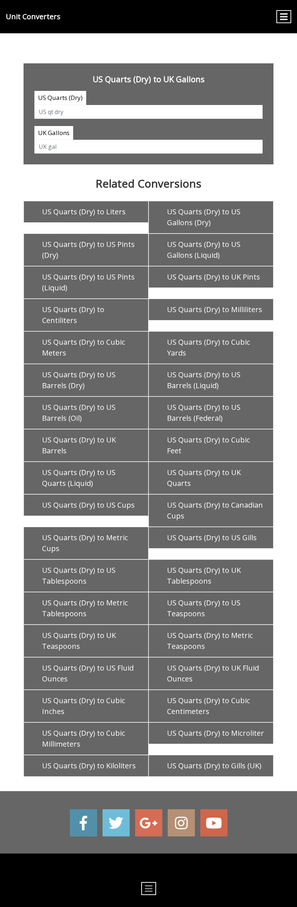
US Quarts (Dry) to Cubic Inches (83, 706)
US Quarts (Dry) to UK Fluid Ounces (213, 673)
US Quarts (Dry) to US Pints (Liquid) (88, 282)
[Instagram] (181, 822)
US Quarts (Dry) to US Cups (88, 505)
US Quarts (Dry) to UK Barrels (79, 445)
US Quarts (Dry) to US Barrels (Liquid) (203, 380)
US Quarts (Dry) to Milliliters (214, 309)
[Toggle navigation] (283, 16)
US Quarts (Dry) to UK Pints (213, 277)
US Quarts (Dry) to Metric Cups (85, 543)
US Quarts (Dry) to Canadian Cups (215, 510)
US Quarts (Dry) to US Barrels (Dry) (79, 380)
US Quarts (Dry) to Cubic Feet (208, 445)
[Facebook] (83, 822)
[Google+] (148, 822)
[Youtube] (213, 822)
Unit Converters (33, 16)
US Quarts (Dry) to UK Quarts (204, 477)
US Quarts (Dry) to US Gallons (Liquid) (203, 249)
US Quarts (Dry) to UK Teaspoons (79, 640)
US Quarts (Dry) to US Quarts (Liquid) (79, 477)
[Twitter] (116, 822)
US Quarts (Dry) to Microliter (215, 733)
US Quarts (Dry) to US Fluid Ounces (88, 673)
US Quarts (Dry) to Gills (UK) (214, 765)
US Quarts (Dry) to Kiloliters (89, 765)
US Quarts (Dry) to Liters (84, 212)
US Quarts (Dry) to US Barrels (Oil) (79, 412)
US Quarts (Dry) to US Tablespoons (79, 575)
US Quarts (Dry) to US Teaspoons (203, 608)
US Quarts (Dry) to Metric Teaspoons (210, 640)
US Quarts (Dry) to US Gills (212, 537)
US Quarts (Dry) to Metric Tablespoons (85, 608)
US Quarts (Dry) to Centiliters (73, 315)
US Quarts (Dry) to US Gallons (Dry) (203, 217)
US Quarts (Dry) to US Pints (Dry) (88, 249)
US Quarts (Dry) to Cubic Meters (83, 347)
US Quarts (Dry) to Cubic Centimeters (208, 706)
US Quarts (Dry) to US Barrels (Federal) (203, 412)
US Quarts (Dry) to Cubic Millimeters (83, 738)
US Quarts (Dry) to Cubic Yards (208, 347)
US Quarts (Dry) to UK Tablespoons (204, 575)
